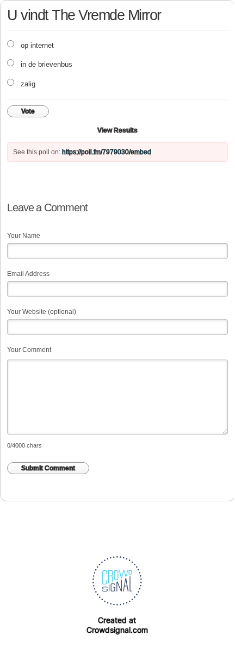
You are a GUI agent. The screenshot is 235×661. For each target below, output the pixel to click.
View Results (117, 130)
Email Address (28, 274)
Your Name (23, 236)
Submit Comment (48, 468)
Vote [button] (28, 111)
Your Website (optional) (41, 312)
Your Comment (29, 350)
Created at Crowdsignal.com (117, 624)
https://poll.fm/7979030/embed (106, 152)
